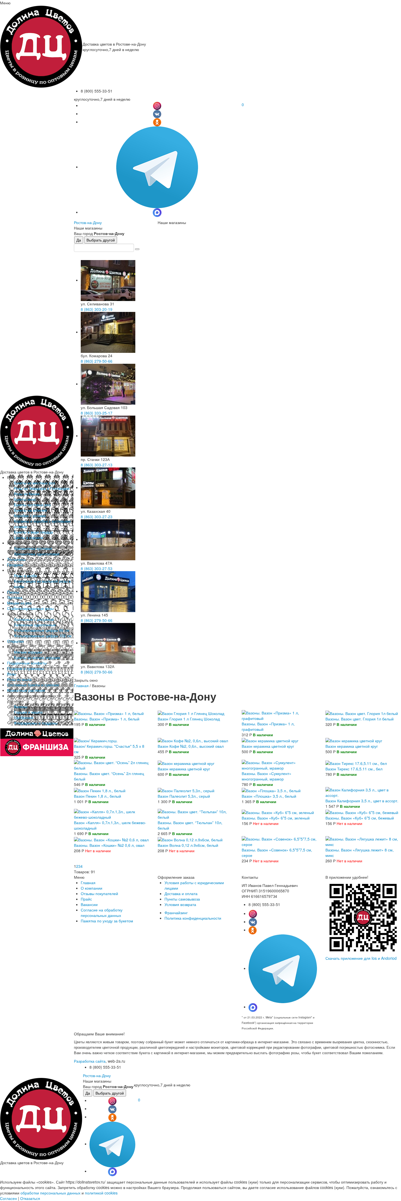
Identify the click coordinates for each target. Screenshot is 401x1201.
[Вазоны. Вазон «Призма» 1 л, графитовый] (279, 715)
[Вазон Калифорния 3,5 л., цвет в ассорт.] (363, 792)
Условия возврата (180, 904)
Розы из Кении (27, 493)
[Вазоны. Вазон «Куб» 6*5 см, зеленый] (278, 811)
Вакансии (89, 904)
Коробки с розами (30, 515)
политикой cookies (101, 1193)
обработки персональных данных (50, 1193)
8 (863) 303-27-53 (96, 568)
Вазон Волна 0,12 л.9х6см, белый (188, 845)
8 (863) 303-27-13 (96, 464)
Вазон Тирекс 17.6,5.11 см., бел (353, 768)
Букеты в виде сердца (33, 532)
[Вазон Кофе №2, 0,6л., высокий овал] (193, 740)
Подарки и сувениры (25, 668)
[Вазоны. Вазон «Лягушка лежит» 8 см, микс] (363, 841)
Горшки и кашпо (28, 712)
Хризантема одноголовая (36, 553)
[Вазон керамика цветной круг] (270, 740)
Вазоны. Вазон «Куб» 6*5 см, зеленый (276, 818)
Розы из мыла (19, 679)
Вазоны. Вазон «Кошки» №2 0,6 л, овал (109, 845)
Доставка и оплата (180, 893)
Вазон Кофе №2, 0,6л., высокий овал (191, 746)
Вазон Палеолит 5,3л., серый (184, 796)
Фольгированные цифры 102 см (42, 635)
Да (78, 240)
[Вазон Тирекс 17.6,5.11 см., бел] (356, 762)
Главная (81, 685)
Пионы (13, 592)
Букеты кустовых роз (32, 504)
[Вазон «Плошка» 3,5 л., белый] (271, 789)
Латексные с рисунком (34, 619)
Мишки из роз (19, 603)
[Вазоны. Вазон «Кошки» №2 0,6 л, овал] (111, 839)
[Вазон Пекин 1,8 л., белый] (99, 789)
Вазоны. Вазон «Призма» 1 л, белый (106, 719)
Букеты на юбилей (30, 510)
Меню (5, 2)
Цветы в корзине (28, 537)
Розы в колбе (25, 575)
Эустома (14, 597)
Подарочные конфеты (27, 663)
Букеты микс (25, 499)
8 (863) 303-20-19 (96, 309)
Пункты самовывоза (182, 899)
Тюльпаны (16, 559)
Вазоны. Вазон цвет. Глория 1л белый (359, 719)
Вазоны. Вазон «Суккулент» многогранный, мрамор (266, 776)
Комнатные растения (26, 690)
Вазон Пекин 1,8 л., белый (97, 796)
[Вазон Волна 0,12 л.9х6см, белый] (190, 839)
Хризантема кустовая (33, 548)
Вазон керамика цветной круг (268, 746)
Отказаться (30, 1198)
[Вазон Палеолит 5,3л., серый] (186, 789)
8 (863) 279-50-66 (96, 361)
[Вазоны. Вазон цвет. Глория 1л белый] (361, 713)
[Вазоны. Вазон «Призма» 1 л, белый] (109, 713)
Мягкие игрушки (28, 652)
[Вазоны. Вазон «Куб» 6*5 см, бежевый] (361, 811)
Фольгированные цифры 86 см (41, 630)
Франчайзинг (176, 912)
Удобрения (24, 717)
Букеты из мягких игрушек (37, 657)
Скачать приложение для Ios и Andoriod (361, 958)
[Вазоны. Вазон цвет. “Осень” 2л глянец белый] (111, 764)
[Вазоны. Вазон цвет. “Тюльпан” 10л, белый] (195, 813)
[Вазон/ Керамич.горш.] (96, 740)
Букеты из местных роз (34, 482)
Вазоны (20, 706)
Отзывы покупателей (99, 893)
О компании (91, 888)
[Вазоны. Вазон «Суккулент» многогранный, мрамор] (279, 764)
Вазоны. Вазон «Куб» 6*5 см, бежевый (359, 818)
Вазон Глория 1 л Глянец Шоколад (189, 719)
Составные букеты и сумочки (33, 684)
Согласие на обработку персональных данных (101, 912)
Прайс (86, 899)
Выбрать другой (100, 240)
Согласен (8, 1198)
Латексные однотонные (35, 624)
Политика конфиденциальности (192, 918)
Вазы (11, 674)
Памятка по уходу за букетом (107, 920)
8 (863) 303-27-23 (96, 516)
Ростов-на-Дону (88, 222)
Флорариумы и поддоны (36, 723)
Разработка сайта (90, 1061)
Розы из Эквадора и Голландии (42, 488)
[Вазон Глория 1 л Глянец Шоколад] (191, 713)
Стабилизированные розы (30, 608)
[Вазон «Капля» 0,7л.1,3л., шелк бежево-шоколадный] (111, 813)
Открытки (15, 641)
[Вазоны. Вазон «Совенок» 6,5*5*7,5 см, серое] (279, 841)
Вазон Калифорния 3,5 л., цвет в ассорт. (361, 800)
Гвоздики (15, 564)
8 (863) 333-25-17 (96, 413)
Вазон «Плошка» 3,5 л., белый (269, 796)
